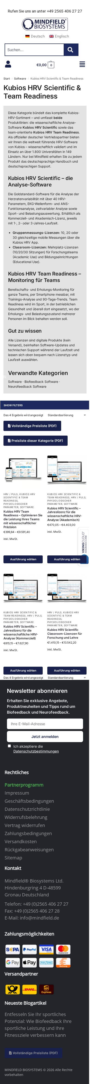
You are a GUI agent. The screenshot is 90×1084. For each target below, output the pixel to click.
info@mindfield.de (39, 918)
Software (20, 78)
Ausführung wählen (23, 559)
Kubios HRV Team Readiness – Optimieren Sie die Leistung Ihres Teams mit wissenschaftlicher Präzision (22, 519)
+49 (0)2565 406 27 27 (45, 904)
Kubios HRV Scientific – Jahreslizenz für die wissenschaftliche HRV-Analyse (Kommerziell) (20, 632)
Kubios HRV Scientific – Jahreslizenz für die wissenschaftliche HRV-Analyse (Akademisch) (64, 514)
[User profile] (8, 64)
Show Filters (13, 405)
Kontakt (13, 868)
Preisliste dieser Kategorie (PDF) (37, 441)
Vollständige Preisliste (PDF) (34, 426)
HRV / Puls (10, 494)
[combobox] (34, 49)
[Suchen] (71, 49)
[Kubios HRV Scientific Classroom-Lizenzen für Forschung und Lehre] (67, 588)
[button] (45, 65)
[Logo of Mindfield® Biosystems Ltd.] (45, 24)
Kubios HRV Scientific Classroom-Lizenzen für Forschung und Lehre (64, 633)
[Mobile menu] (82, 64)
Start (6, 78)
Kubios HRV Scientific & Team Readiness (19, 497)
